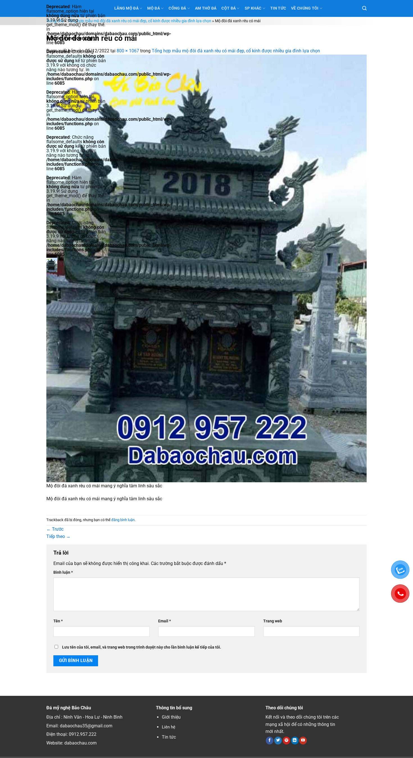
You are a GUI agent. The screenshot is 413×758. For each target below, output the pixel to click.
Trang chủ (55, 21)
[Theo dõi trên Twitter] (278, 740)
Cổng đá (177, 8)
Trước (54, 529)
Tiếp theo (58, 536)
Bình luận (63, 572)
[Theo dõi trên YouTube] (303, 740)
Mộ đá (153, 8)
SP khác (253, 8)
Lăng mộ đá (126, 8)
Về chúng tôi (304, 8)
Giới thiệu (171, 717)
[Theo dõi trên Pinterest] (286, 740)
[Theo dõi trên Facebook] (269, 740)
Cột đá (228, 8)
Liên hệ (168, 727)
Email (164, 621)
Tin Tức (278, 8)
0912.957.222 (82, 734)
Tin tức (169, 737)
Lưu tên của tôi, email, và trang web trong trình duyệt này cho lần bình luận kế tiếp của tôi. (141, 647)
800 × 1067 (128, 50)
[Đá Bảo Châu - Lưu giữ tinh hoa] (76, 265)
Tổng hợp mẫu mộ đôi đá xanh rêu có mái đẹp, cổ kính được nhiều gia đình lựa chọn (139, 21)
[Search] (364, 8)
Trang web (272, 621)
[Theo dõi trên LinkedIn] (295, 740)
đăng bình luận (123, 520)
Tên (58, 621)
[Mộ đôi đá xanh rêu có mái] (206, 268)
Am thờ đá (206, 8)
